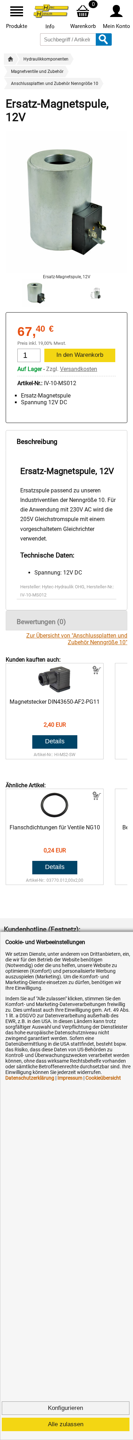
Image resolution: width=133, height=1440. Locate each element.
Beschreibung (37, 442)
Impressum (69, 1078)
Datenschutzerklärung (29, 1078)
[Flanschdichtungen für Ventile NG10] (55, 817)
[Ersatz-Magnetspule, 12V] (66, 271)
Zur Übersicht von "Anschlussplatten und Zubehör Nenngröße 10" (76, 639)
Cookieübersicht (103, 1078)
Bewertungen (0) (41, 622)
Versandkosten (78, 369)
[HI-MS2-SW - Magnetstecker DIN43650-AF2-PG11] (55, 691)
